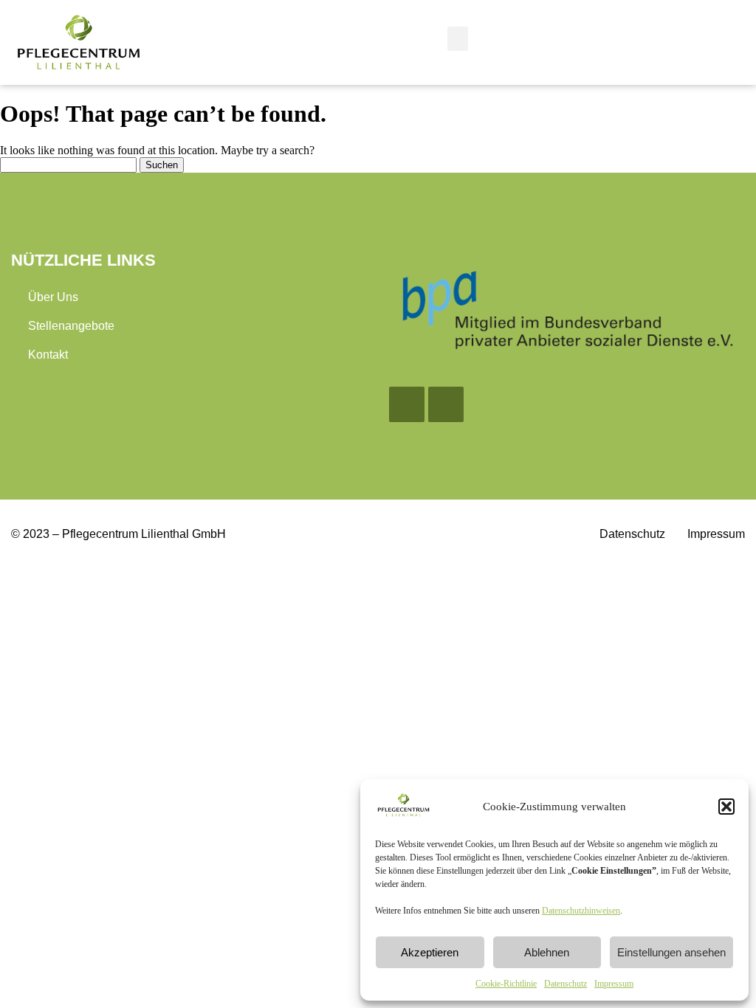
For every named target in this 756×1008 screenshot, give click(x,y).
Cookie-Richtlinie (506, 983)
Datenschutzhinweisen (581, 910)
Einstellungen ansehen (671, 952)
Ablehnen (546, 952)
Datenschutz (565, 983)
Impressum (613, 983)
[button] (726, 806)
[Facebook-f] (407, 404)
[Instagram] (446, 404)
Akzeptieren (429, 952)
